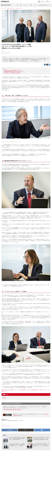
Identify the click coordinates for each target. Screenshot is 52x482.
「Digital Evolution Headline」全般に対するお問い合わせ (12, 409)
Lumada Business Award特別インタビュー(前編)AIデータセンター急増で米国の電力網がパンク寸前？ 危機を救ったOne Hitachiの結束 (18, 46)
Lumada (4, 397)
